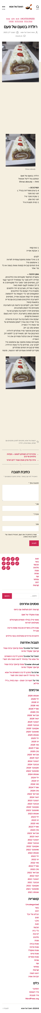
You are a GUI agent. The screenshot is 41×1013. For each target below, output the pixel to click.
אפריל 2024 (34, 787)
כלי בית (35, 930)
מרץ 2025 (34, 751)
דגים (37, 582)
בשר (37, 561)
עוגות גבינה (28, 21)
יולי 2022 (35, 856)
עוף (37, 576)
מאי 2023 (35, 823)
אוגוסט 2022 (33, 853)
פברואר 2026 (33, 715)
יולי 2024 (35, 777)
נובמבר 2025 (33, 725)
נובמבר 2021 (33, 882)
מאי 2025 (35, 745)
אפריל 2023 (34, 827)
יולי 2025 (35, 738)
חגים (17, 19)
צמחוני (11, 21)
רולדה (21, 443)
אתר (37, 524)
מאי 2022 (35, 863)
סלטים (36, 567)
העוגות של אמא (30, 441)
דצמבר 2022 (33, 840)
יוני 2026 (35, 702)
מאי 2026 (35, 705)
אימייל (36, 514)
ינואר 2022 (34, 876)
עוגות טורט (27, 443)
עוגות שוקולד (33, 950)
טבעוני (36, 564)
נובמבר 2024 (33, 764)
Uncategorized (27, 19)
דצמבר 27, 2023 (9, 32)
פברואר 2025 (33, 754)
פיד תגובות (34, 995)
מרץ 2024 (34, 790)
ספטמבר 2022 (32, 849)
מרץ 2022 (34, 869)
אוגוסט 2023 (33, 813)
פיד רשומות (34, 992)
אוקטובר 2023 (32, 807)
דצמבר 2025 (33, 722)
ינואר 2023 (34, 836)
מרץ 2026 (34, 712)
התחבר (35, 989)
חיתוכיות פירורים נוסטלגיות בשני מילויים (22, 636)
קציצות (36, 585)
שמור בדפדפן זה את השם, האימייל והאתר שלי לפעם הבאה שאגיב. (21, 536)
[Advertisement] (20, 109)
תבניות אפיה (33, 976)
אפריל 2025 (34, 748)
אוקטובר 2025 (32, 728)
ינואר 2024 (34, 797)
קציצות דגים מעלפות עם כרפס (26, 609)
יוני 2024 (35, 781)
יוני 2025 (35, 741)
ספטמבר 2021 (32, 889)
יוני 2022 (35, 859)
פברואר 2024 (33, 794)
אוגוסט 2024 (33, 774)
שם (37, 504)
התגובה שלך (33, 483)
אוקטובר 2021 (32, 885)
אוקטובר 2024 (32, 768)
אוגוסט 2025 (33, 735)
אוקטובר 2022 (32, 846)
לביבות (36, 934)
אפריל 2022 (34, 866)
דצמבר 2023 (33, 800)
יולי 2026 (35, 699)
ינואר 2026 (34, 718)
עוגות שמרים (33, 957)
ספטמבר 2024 (32, 771)
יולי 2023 (35, 817)
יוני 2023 (35, 820)
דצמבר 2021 (33, 879)
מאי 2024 (35, 784)
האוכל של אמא (16, 7)
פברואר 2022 (33, 872)
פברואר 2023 (33, 833)
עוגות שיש (35, 953)
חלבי (13, 19)
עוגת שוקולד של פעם (30, 614)
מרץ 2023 (34, 830)
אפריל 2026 (34, 709)
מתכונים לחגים (19, 441)
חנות (37, 559)
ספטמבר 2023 (32, 810)
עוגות (8, 19)
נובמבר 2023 (33, 804)
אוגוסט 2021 (33, 892)
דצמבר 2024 (33, 761)
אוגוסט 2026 (33, 695)
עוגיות (36, 573)
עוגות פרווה (19, 21)
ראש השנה (34, 973)
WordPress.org (32, 998)
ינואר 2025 (34, 758)
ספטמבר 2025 (32, 732)
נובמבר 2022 (33, 843)
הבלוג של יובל (33, 914)
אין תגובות (19, 36)
